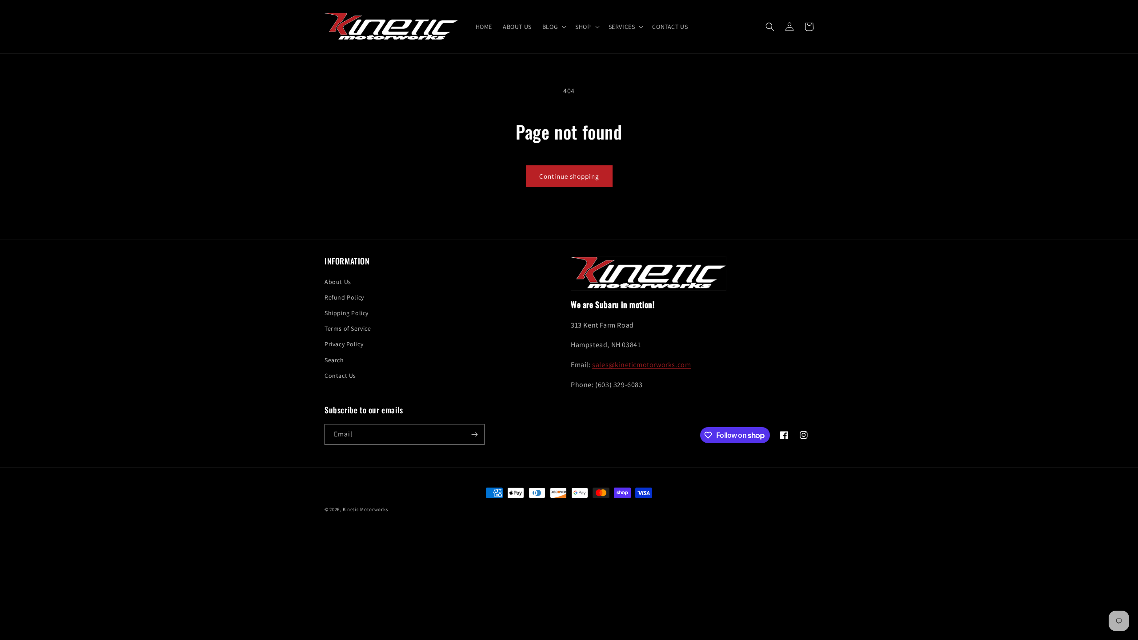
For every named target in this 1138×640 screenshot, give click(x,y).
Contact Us (340, 376)
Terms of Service (348, 328)
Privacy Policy (344, 344)
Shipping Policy (347, 313)
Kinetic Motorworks (366, 509)
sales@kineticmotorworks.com (641, 364)
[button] (553, 26)
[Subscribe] (474, 434)
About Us (338, 282)
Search (334, 360)
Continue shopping (569, 176)
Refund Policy (344, 297)
